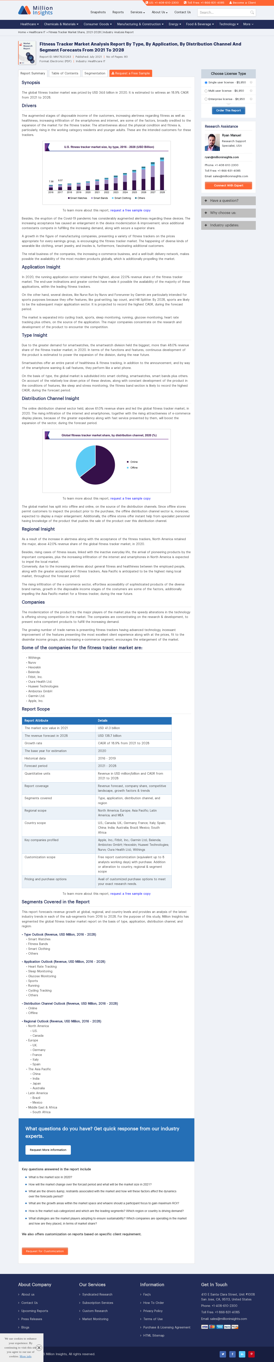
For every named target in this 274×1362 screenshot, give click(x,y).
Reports (120, 12)
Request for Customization (45, 1251)
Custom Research (94, 1311)
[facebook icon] (232, 1354)
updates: (224, 225)
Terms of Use (152, 1319)
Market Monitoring (94, 1319)
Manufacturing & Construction (139, 24)
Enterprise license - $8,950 (226, 99)
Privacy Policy (152, 1311)
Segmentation (95, 73)
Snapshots (98, 12)
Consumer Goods (97, 24)
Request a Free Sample (132, 73)
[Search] (252, 13)
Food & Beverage (199, 24)
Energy (174, 24)
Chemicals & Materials (60, 24)
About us (27, 1294)
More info (25, 1356)
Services (136, 12)
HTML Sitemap (153, 1335)
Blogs (24, 1327)
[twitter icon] (223, 1354)
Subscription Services (97, 1303)
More (247, 24)
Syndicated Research (96, 1294)
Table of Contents (64, 73)
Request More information (48, 1149)
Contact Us (182, 12)
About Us (158, 12)
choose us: (223, 213)
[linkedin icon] (242, 1354)
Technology (228, 24)
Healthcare (29, 24)
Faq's (146, 1294)
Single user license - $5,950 (227, 82)
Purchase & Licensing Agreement (166, 1327)
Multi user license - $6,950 (226, 90)
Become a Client (244, 2)
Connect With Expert (228, 185)
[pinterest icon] (251, 1354)
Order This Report (228, 110)
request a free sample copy (130, 210)
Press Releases (31, 1319)
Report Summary (33, 73)
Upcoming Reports (34, 1311)
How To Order (153, 1303)
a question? (224, 200)
